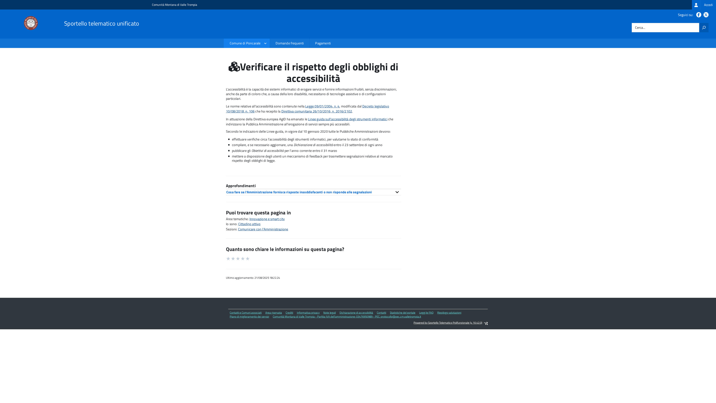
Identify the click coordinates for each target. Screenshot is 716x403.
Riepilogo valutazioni (449, 312)
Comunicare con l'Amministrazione (263, 229)
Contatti (381, 312)
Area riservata (273, 312)
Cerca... (640, 28)
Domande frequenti (290, 43)
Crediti (289, 312)
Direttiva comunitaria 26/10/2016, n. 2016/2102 (316, 111)
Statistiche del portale (402, 312)
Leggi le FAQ (426, 312)
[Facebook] (698, 14)
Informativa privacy (308, 312)
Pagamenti (323, 43)
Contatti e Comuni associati (246, 312)
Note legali (329, 312)
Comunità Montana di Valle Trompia (174, 4)
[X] (705, 14)
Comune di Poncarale (245, 43)
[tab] (313, 192)
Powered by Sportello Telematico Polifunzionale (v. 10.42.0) (448, 323)
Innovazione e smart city (267, 218)
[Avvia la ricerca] (704, 27)
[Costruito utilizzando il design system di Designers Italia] (486, 324)
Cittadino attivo (249, 224)
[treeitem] (704, 5)
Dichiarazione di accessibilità (356, 312)
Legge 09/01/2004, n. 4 (322, 106)
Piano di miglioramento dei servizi (249, 316)
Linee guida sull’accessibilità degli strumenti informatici (347, 119)
